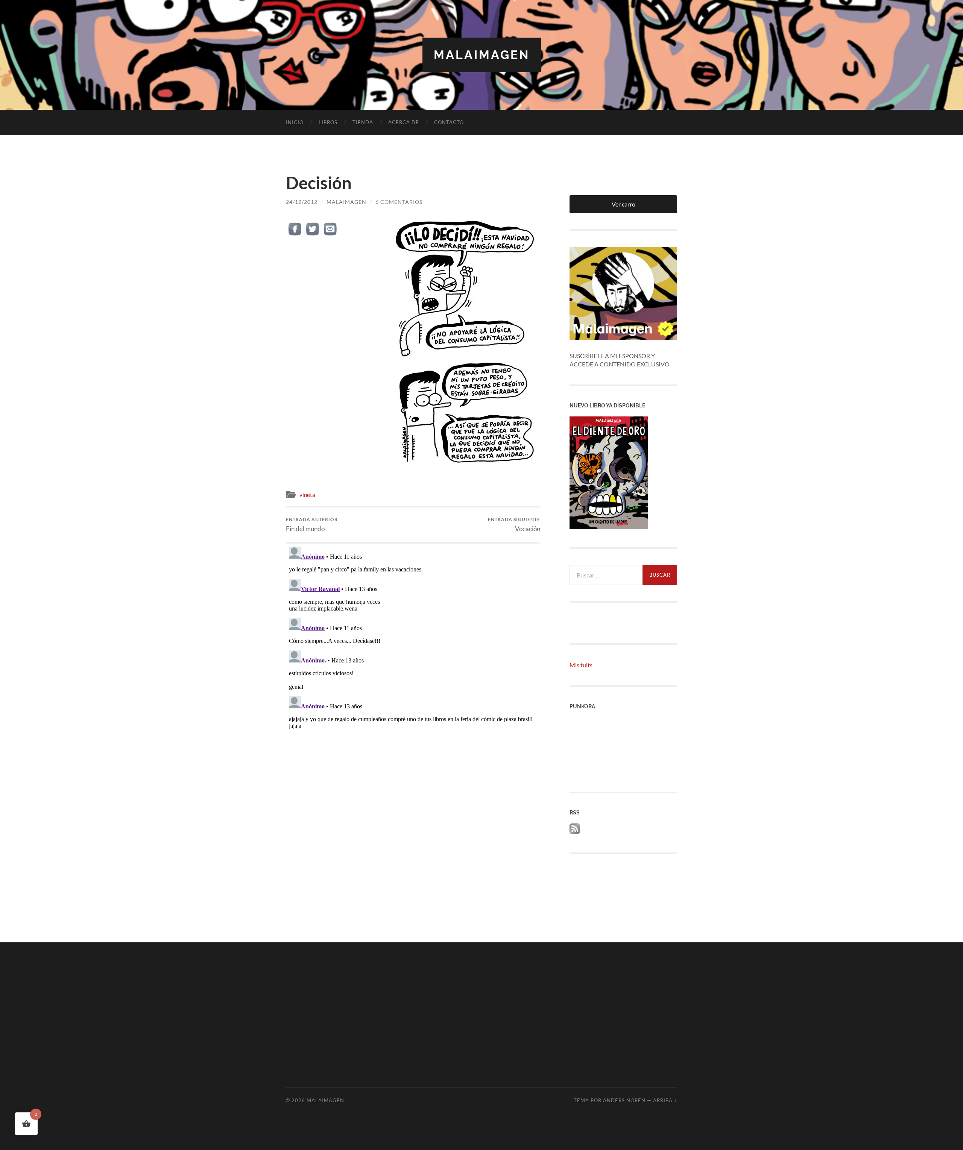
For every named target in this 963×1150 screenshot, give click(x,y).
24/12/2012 (301, 202)
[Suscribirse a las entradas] (575, 831)
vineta (307, 494)
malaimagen (482, 55)
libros (328, 122)
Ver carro (623, 204)
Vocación (514, 525)
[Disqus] (413, 638)
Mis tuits (581, 664)
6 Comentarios (398, 202)
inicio (295, 122)
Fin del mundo (312, 525)
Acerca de (403, 122)
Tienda (362, 122)
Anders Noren (624, 1100)
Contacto (449, 122)
